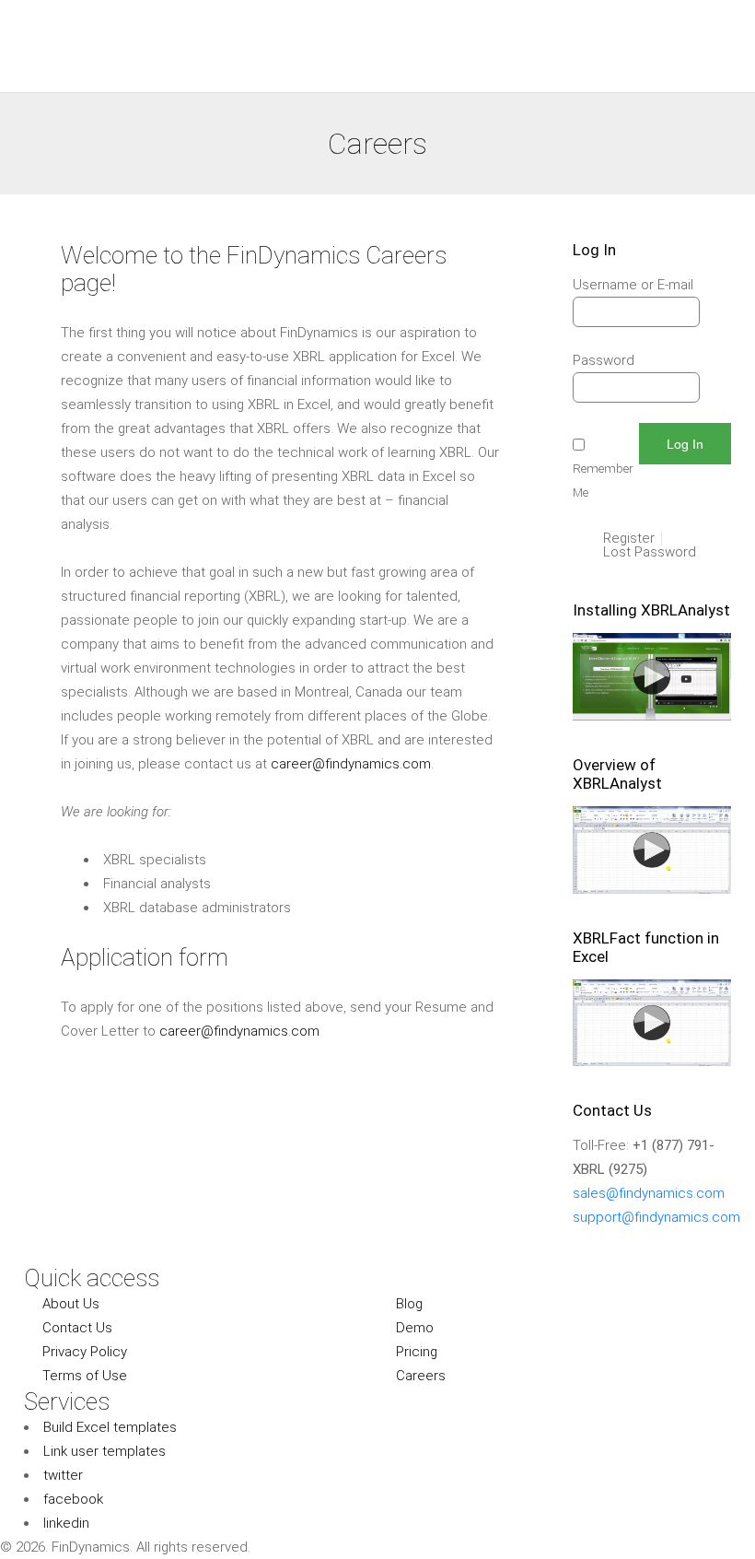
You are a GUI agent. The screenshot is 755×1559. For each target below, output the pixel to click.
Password (603, 360)
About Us (70, 1303)
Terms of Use (84, 1375)
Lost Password (649, 552)
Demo (415, 1327)
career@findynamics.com (351, 764)
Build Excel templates (110, 1427)
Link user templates (104, 1451)
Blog (409, 1303)
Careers (421, 1375)
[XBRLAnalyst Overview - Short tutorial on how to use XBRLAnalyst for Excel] (652, 889)
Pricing (416, 1351)
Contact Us (77, 1327)
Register (629, 538)
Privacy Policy (84, 1351)
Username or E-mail (633, 284)
